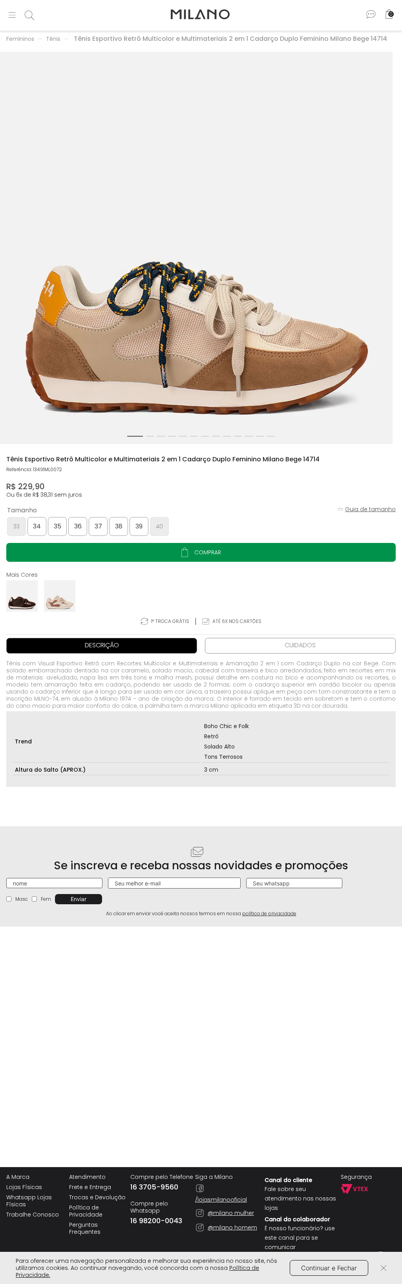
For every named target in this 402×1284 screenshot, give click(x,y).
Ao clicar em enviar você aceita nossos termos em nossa (201, 914)
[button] (16, 526)
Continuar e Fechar (329, 1268)
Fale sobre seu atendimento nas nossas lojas (300, 1198)
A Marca (17, 1176)
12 (260, 436)
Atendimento (87, 1176)
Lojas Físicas (24, 1187)
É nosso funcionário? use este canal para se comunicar (300, 1237)
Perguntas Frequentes (84, 1228)
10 (238, 436)
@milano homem (232, 1227)
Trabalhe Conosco (32, 1214)
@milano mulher (231, 1213)
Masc (21, 899)
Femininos (20, 38)
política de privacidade (269, 913)
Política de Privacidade (85, 1211)
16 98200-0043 (156, 1221)
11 (249, 436)
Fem (46, 899)
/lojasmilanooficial (221, 1199)
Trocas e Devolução (97, 1197)
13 (271, 436)
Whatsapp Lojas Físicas (29, 1201)
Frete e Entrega (90, 1187)
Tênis (53, 38)
